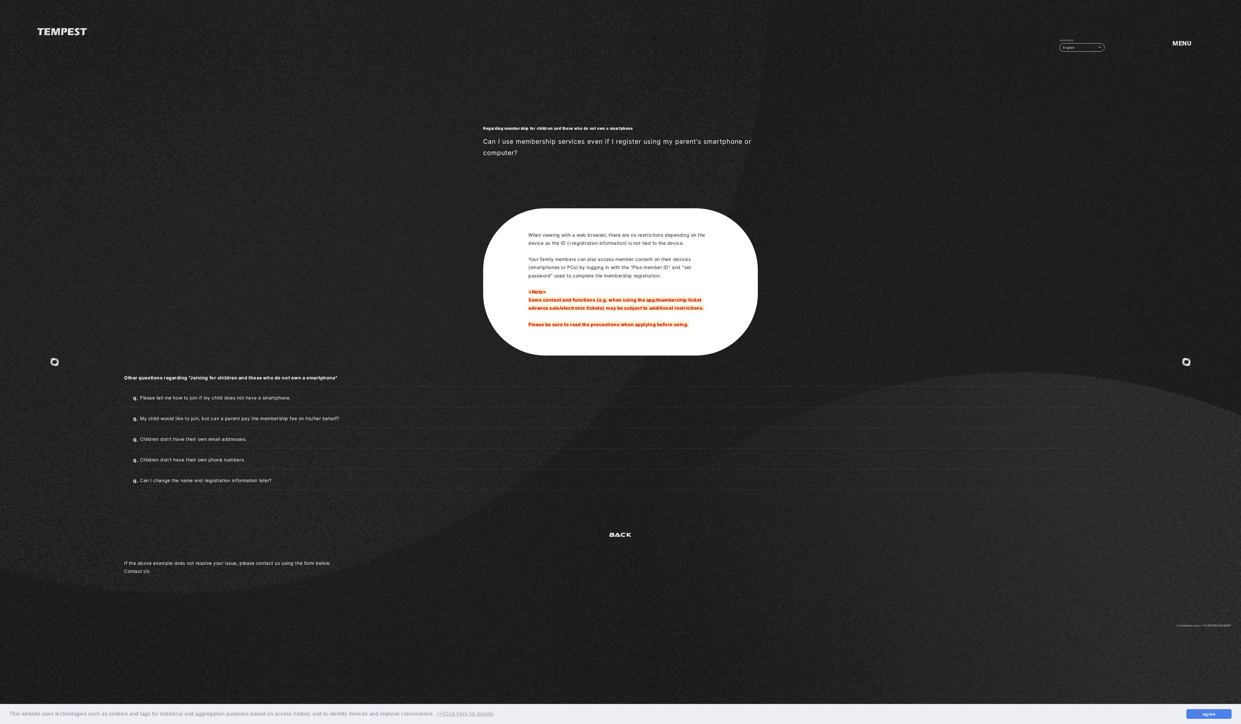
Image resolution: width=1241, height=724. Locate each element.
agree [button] (1209, 714)
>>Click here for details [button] (465, 714)
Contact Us (137, 571)
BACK (620, 535)
